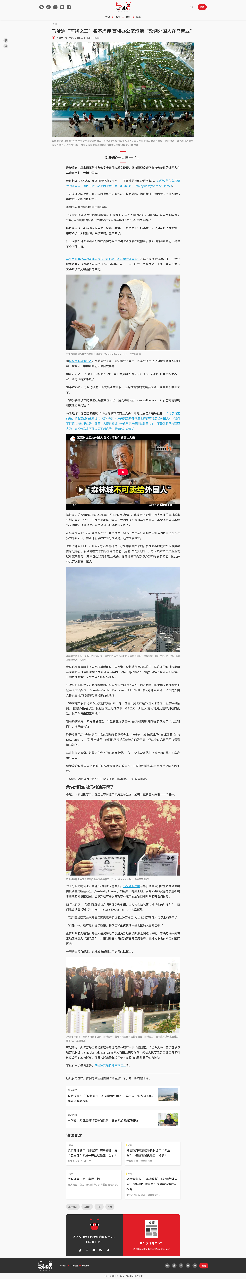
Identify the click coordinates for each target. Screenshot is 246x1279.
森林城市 (72, 1206)
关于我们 (63, 1265)
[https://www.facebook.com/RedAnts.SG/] (55, 7)
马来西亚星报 (131, 886)
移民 (110, 1206)
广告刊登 (74, 1265)
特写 (128, 17)
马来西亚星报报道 (80, 361)
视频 (138, 17)
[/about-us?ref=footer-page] (41, 7)
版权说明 (85, 1265)
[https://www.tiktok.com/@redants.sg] (48, 7)
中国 (99, 1206)
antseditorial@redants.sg (156, 1249)
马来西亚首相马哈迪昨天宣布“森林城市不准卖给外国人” (103, 259)
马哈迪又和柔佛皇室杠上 (110, 1065)
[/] (123, 7)
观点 (107, 17)
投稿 (202, 7)
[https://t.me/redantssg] (69, 7)
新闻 (118, 17)
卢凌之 (59, 38)
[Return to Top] (239, 1274)
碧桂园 (87, 1206)
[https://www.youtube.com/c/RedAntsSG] (62, 7)
